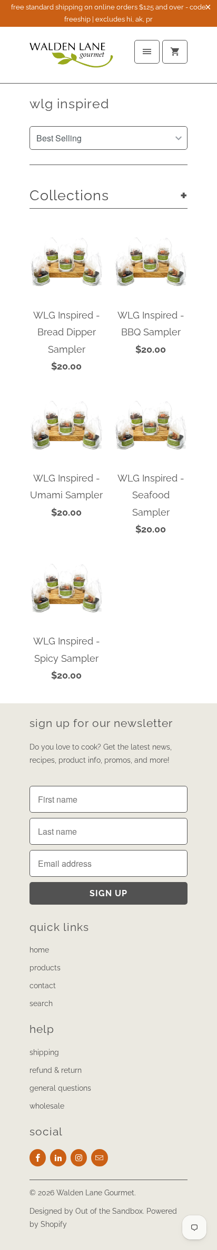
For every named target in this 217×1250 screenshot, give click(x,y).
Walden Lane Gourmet (95, 1192)
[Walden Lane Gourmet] (71, 59)
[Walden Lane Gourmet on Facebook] (37, 1157)
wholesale (46, 1106)
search (41, 1003)
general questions (60, 1088)
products (45, 968)
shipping (44, 1052)
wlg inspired (69, 103)
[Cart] (175, 52)
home (39, 950)
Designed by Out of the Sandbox (86, 1211)
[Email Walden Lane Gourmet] (99, 1157)
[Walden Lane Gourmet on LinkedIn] (58, 1157)
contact (42, 985)
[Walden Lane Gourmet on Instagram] (79, 1157)
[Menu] (147, 52)
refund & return (55, 1070)
